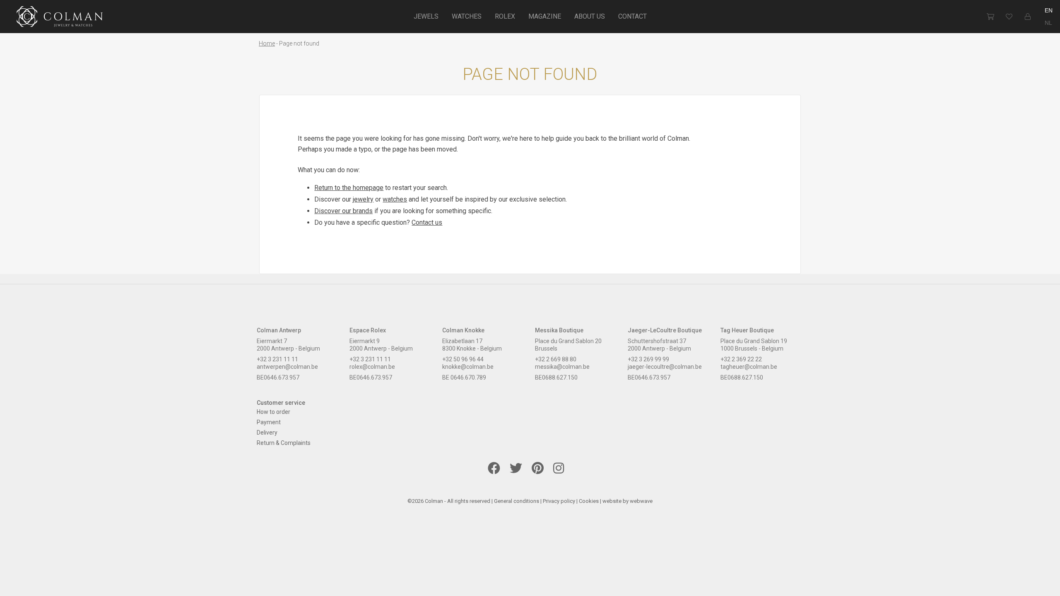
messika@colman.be (562, 366)
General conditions (516, 501)
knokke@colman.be (468, 366)
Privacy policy (559, 501)
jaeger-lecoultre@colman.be (665, 366)
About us (589, 16)
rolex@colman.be (372, 366)
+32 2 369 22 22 (741, 359)
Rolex (505, 16)
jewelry (363, 199)
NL (1048, 22)
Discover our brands (343, 211)
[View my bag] (990, 16)
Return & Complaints (284, 443)
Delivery (267, 432)
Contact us (427, 222)
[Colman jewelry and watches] (60, 17)
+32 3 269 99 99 (648, 359)
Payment (269, 422)
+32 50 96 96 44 (463, 359)
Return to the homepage (348, 188)
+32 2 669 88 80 (555, 359)
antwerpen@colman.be (287, 366)
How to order (273, 412)
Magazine (544, 16)
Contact (632, 16)
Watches (467, 16)
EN (1049, 10)
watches (395, 199)
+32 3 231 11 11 (277, 359)
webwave (641, 501)
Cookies (589, 501)
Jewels (426, 16)
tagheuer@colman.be (748, 366)
